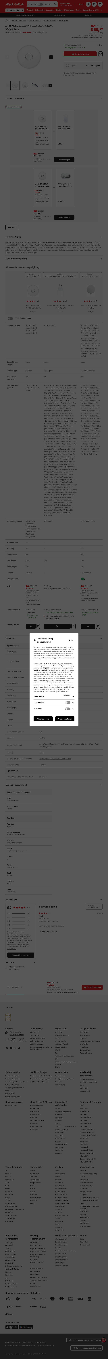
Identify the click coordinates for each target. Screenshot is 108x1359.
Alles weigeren (43, 719)
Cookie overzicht (50, 691)
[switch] (67, 702)
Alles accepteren (65, 719)
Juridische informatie (62, 691)
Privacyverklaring (39, 691)
